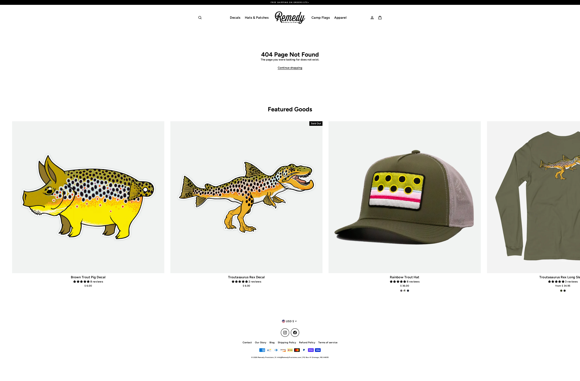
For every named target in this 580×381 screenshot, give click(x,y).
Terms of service (327, 342)
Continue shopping (290, 67)
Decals (235, 17)
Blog (272, 342)
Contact (247, 342)
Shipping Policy (287, 342)
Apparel (340, 17)
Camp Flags (320, 17)
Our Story (260, 342)
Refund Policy (307, 342)
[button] (81, 281)
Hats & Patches (257, 17)
